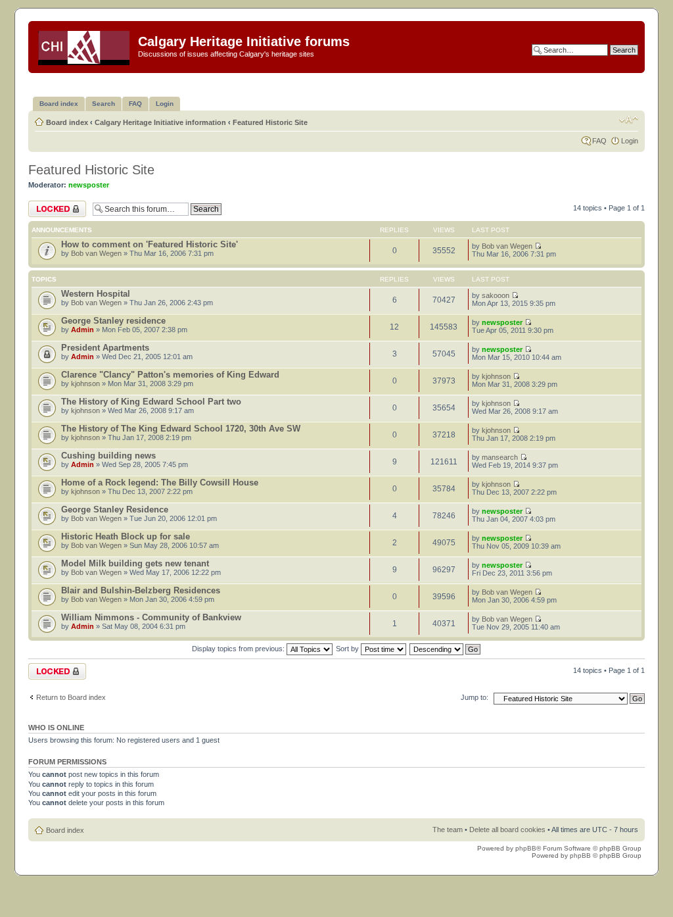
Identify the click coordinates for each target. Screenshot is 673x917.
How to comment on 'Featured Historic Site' (149, 244)
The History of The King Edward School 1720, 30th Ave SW (180, 429)
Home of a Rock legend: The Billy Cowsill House (159, 482)
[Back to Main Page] (85, 45)
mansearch (500, 457)
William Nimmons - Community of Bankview (151, 617)
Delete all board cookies (507, 829)
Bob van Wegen (96, 253)
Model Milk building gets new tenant (135, 563)
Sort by (348, 649)
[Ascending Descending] (445, 649)
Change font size (628, 120)
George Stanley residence (113, 321)
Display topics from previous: (239, 649)
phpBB (525, 848)
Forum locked (50, 205)
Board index (67, 122)
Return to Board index (71, 697)
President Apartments (105, 348)
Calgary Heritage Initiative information (160, 122)
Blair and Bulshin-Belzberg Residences (140, 590)
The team (447, 829)
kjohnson (85, 383)
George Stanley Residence (114, 509)
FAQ (599, 141)
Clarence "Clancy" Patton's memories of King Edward (170, 375)
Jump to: (474, 697)
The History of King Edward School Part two (151, 402)
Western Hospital (95, 294)
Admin (82, 330)
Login (629, 141)
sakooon (495, 295)
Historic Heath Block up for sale (125, 536)
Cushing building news (108, 455)
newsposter (88, 185)
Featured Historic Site (270, 122)
